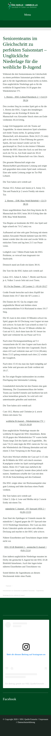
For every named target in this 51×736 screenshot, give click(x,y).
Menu (27, 14)
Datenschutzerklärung (26, 722)
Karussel (8, 586)
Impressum (43, 719)
